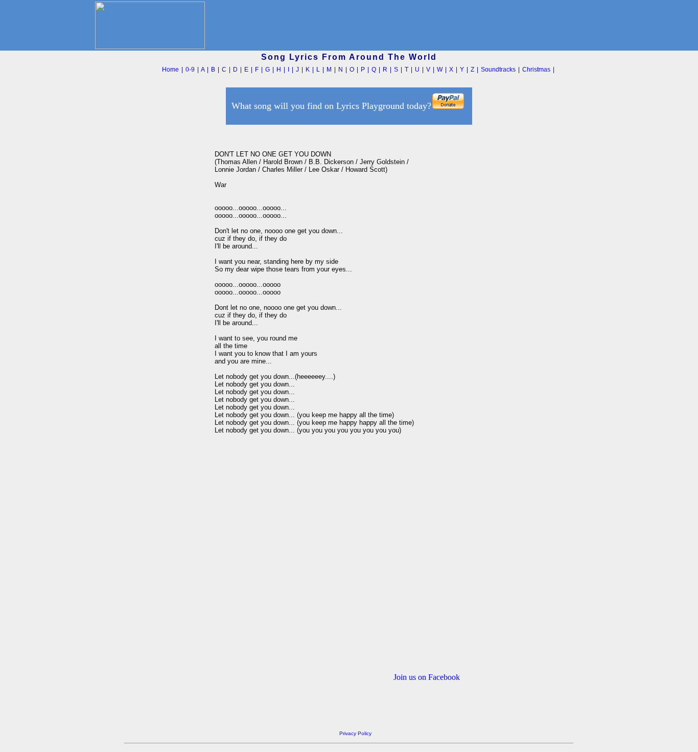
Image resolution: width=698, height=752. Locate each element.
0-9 (190, 69)
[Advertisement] (166, 280)
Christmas (536, 69)
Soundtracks (498, 69)
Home (170, 69)
